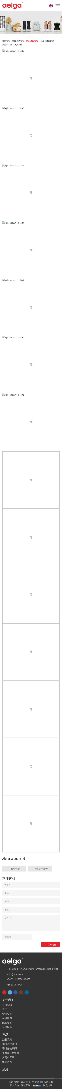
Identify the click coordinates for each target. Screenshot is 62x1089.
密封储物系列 (9, 1048)
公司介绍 (7, 1004)
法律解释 (7, 1027)
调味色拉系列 (9, 1044)
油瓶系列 (7, 1039)
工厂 (4, 1009)
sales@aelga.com (15, 974)
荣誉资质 (7, 1013)
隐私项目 (7, 1022)
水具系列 (7, 1061)
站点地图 (7, 1018)
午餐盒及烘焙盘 (10, 1053)
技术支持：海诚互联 (20, 1085)
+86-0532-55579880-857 (18, 979)
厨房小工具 (8, 1057)
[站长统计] (36, 1085)
